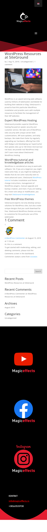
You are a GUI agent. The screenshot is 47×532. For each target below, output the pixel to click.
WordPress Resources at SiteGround (19, 283)
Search (38, 271)
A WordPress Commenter (15, 238)
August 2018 (10, 307)
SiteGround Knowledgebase (23, 194)
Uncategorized (27, 61)
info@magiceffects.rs (19, 501)
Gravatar (33, 256)
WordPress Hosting (25, 120)
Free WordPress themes (19, 199)
